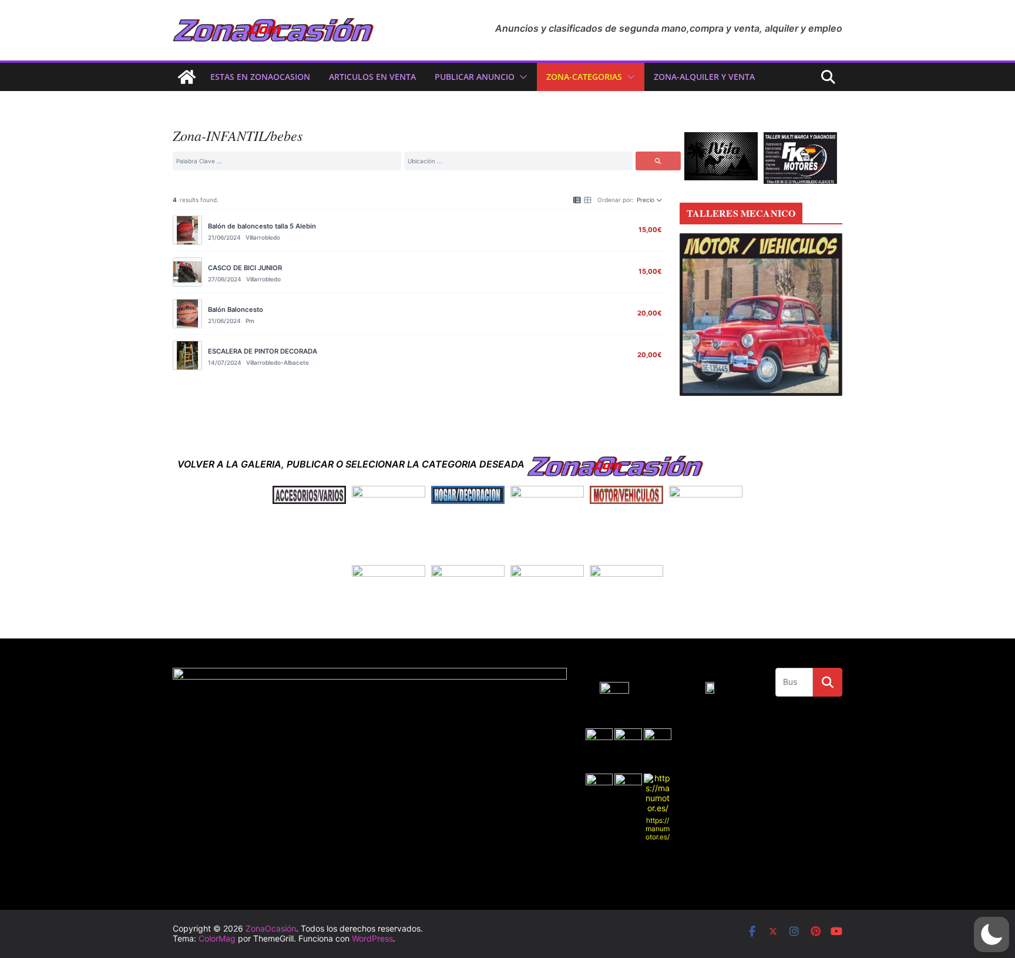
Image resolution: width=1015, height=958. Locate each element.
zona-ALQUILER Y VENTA (704, 76)
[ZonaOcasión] (187, 77)
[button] (521, 77)
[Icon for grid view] (587, 199)
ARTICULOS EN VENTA (372, 76)
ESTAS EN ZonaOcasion (260, 76)
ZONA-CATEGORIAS (584, 76)
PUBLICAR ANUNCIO (475, 76)
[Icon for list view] (577, 199)
